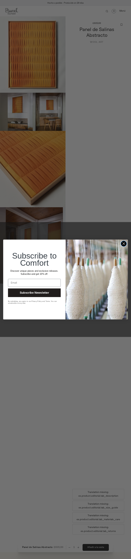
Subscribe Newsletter (34, 292)
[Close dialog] (124, 243)
